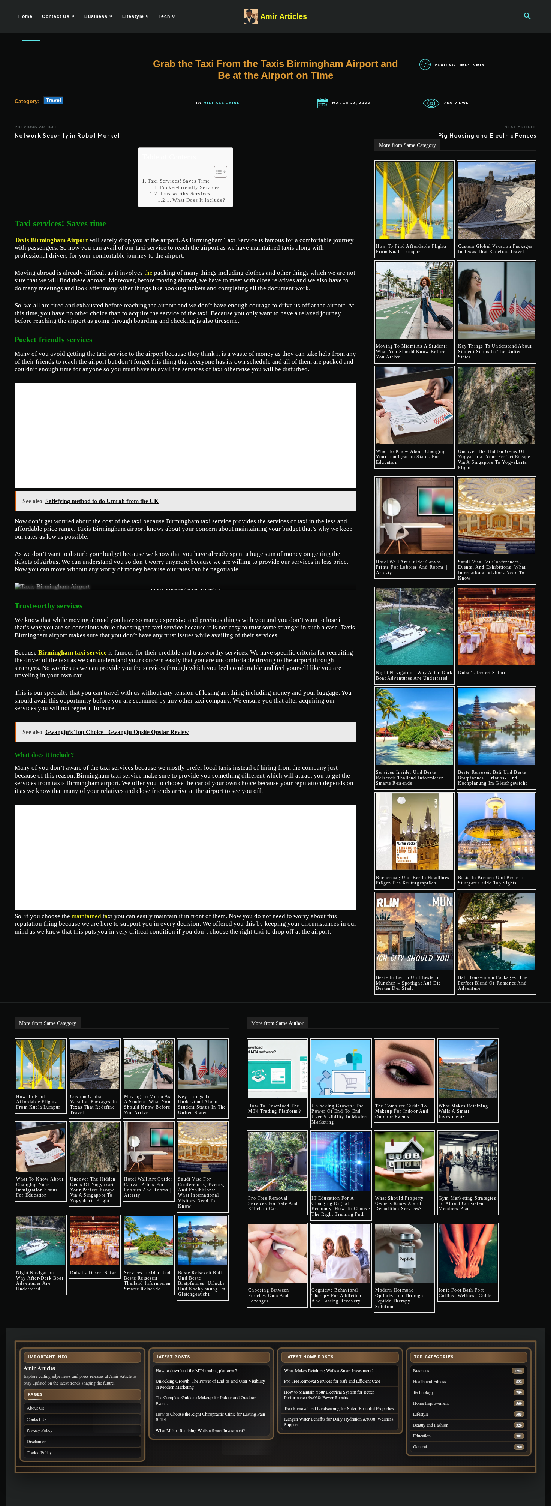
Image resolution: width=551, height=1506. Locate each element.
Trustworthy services (185, 193)
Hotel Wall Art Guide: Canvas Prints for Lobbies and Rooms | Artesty (411, 567)
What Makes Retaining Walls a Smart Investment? (463, 1111)
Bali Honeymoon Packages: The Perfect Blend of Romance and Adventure (493, 983)
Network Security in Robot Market (67, 135)
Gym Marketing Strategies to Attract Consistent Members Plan (467, 1204)
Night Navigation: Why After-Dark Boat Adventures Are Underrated (414, 675)
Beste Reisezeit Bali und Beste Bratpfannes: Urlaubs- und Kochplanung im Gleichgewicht (492, 778)
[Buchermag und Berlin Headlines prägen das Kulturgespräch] (414, 832)
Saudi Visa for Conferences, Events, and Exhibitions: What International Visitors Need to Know (492, 570)
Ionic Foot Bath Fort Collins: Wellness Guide (465, 1292)
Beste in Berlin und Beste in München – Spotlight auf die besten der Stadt (408, 983)
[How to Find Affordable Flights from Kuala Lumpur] (414, 200)
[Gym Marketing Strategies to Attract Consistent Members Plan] (468, 1161)
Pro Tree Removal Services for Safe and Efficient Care (273, 1204)
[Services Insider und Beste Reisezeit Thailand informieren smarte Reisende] (414, 726)
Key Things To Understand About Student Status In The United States (495, 351)
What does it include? (198, 200)
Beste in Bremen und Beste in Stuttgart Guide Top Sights (491, 880)
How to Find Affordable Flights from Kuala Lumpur (411, 249)
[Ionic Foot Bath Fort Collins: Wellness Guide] (468, 1253)
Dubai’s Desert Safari (482, 672)
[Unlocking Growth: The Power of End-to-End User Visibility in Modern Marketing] (340, 1069)
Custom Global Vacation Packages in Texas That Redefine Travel (495, 249)
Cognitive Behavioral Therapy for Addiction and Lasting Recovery (336, 1295)
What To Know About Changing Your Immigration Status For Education (411, 457)
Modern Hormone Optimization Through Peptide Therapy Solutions (399, 1298)
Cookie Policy (39, 1452)
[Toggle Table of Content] (216, 171)
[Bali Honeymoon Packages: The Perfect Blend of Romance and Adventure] (496, 931)
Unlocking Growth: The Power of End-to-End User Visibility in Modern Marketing (340, 1114)
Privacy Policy (39, 1430)
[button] (527, 16)
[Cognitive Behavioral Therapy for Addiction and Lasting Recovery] (340, 1253)
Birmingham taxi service (72, 652)
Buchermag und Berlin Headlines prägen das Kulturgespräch (412, 880)
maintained (86, 916)
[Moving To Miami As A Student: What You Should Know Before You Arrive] (414, 300)
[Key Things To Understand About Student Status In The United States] (496, 300)
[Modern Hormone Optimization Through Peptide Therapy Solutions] (404, 1253)
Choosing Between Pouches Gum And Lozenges (268, 1295)
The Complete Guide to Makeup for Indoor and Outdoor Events (401, 1111)
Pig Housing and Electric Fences (487, 135)
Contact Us (36, 1419)
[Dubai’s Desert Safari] (496, 626)
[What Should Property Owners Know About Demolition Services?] (404, 1161)
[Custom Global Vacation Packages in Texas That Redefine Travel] (496, 200)
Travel (53, 100)
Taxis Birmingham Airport (51, 240)
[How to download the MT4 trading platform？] (277, 1069)
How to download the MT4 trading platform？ (275, 1108)
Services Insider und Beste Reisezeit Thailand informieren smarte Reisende (410, 778)
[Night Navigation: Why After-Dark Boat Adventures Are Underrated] (414, 626)
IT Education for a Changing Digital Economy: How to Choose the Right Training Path (340, 1206)
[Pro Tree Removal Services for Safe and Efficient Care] (277, 1161)
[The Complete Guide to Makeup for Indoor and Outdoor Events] (404, 1069)
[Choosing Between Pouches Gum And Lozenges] (277, 1253)
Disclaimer (36, 1441)
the (148, 272)
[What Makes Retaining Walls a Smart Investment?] (468, 1069)
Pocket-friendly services (190, 187)
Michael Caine (221, 103)
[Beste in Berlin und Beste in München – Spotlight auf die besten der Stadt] (414, 931)
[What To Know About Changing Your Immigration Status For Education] (414, 405)
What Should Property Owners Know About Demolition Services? (399, 1204)
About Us (35, 1408)
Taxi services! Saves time (179, 181)
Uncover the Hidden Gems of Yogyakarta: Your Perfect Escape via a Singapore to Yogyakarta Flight (494, 459)
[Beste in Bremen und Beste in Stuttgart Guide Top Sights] (496, 832)
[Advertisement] (185, 435)
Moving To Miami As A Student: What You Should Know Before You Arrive (411, 351)
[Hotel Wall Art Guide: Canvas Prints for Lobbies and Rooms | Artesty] (414, 516)
